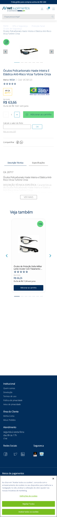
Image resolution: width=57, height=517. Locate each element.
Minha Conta (8, 416)
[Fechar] (53, 479)
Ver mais (28, 197)
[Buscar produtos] (53, 16)
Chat (5, 438)
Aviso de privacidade (12, 404)
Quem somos (9, 388)
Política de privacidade (12, 400)
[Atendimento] (36, 9)
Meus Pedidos (9, 420)
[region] (28, 496)
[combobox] (28, 16)
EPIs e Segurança (20, 26)
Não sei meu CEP (9, 131)
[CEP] (17, 127)
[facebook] (17, 142)
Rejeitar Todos (28, 504)
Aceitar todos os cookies (28, 511)
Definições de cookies (28, 496)
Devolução (7, 392)
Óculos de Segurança (12, 28)
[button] (7, 256)
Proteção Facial (38, 26)
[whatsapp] (21, 142)
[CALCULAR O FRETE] (37, 127)
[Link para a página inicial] (8, 26)
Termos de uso (9, 396)
